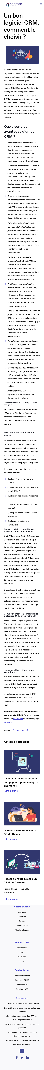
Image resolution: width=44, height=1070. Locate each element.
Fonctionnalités (22, 948)
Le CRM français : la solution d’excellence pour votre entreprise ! (22, 1042)
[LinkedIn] (27, 1058)
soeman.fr (18, 718)
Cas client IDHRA (22, 980)
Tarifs (22, 952)
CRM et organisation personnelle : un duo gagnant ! (22, 1026)
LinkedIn (8, 722)
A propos (22, 912)
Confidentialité (22, 925)
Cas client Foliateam (22, 976)
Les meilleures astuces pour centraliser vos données (22, 1010)
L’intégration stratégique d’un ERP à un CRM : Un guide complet (22, 1018)
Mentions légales (22, 930)
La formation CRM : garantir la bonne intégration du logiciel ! (22, 1034)
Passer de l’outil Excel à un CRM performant (20, 880)
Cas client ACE (22, 989)
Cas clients (22, 957)
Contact (22, 921)
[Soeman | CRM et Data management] (14, 4)
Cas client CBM (22, 985)
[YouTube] (22, 1058)
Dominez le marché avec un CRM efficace (22, 1003)
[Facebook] (16, 1058)
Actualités (22, 916)
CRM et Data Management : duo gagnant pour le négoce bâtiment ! (21, 782)
